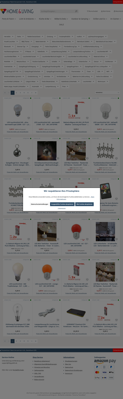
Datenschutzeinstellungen (39, 204)
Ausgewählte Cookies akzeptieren (62, 204)
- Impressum (61, 208)
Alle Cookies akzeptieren (84, 204)
